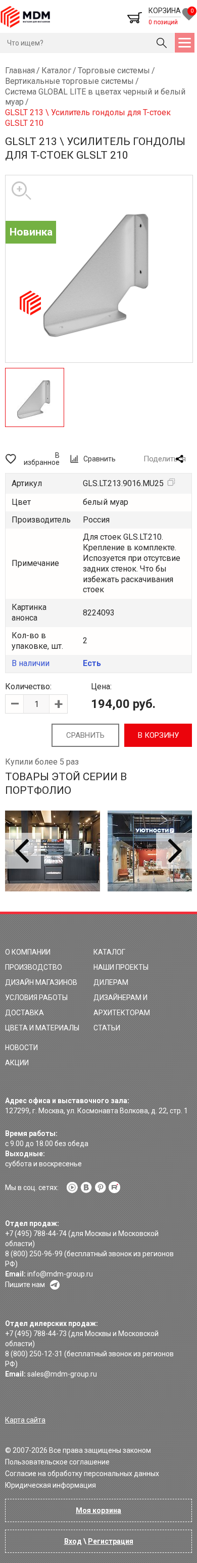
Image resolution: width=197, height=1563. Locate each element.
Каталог (109, 952)
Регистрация (110, 1541)
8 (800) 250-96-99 (34, 1254)
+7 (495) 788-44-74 (36, 1233)
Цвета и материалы (42, 1028)
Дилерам (110, 982)
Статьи (106, 1028)
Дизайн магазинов (41, 982)
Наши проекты (121, 967)
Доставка (24, 1013)
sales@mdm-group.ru (62, 1374)
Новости (21, 1048)
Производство (33, 967)
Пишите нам (25, 1285)
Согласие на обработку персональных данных (82, 1474)
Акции (17, 1063)
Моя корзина (98, 1510)
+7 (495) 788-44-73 (36, 1334)
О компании (28, 952)
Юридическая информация (50, 1485)
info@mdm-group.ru (60, 1274)
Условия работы (36, 997)
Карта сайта (25, 1420)
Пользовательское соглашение (57, 1462)
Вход (73, 1541)
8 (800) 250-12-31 (34, 1354)
